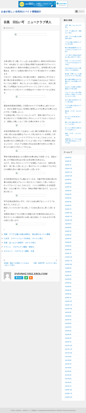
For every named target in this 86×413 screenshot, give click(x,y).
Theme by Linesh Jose (69, 410)
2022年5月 (68, 327)
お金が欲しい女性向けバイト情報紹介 (21, 11)
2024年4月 (68, 242)
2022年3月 (68, 334)
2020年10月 (68, 397)
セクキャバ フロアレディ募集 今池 (19, 251)
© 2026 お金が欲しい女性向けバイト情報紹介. (24, 410)
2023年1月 (68, 297)
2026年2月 (68, 161)
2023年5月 (68, 283)
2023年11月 (68, 261)
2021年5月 (68, 371)
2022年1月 (68, 342)
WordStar (59, 410)
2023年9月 (68, 268)
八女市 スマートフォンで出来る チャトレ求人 (23, 238)
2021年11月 (68, 349)
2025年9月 (68, 179)
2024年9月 (68, 224)
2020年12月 (68, 390)
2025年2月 (68, 205)
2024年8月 (68, 227)
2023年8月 (68, 272)
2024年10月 (68, 220)
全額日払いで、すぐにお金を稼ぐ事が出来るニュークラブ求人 (73, 141)
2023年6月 (68, 279)
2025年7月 (68, 187)
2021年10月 (68, 353)
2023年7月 (68, 275)
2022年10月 (68, 309)
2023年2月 (68, 294)
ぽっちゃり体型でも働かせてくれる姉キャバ (73, 129)
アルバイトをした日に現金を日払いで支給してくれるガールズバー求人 (73, 94)
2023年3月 (68, 290)
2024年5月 (68, 238)
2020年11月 (68, 393)
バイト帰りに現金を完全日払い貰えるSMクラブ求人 (73, 56)
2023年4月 (68, 286)
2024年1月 (68, 253)
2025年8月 (68, 183)
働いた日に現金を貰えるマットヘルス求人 (73, 123)
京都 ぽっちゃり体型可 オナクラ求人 (20, 242)
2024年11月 (68, 216)
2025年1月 (68, 209)
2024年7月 (68, 231)
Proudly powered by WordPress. (47, 410)
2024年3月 (68, 246)
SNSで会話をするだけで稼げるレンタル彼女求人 (73, 69)
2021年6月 (68, 368)
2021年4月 (68, 375)
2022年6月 (68, 323)
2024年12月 (68, 213)
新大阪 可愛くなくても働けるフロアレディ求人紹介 (73, 75)
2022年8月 (68, 316)
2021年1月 (68, 386)
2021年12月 (68, 345)
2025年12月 (68, 168)
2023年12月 (68, 257)
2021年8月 (68, 360)
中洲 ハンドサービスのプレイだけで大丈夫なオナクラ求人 (73, 62)
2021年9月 (68, 356)
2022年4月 (68, 331)
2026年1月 (68, 165)
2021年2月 (68, 382)
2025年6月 (68, 191)
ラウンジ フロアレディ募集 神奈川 (19, 247)
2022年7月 (68, 320)
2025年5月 (68, 194)
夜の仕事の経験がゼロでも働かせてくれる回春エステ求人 (73, 81)
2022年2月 (68, 338)
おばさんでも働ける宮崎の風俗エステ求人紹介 (73, 88)
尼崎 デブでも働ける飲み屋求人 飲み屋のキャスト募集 (27, 234)
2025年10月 (68, 176)
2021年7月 (68, 364)
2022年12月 (68, 301)
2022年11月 (68, 305)
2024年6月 (68, 235)
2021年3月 (68, 379)
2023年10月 (68, 264)
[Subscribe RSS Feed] (31, 277)
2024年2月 (68, 250)
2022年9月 (68, 312)
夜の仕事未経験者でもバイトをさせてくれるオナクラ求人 (73, 49)
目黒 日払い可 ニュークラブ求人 (27, 22)
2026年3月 (68, 157)
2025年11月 (68, 172)
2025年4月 (68, 198)
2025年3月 (68, 202)
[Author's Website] (26, 277)
